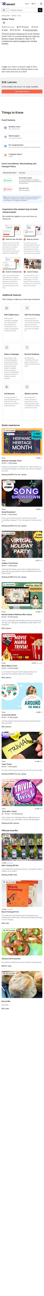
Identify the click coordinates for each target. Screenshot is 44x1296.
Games (13, 15)
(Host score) (10, 27)
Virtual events (6, 15)
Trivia (19, 15)
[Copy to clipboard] (4, 22)
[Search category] (5, 10)
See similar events (22, 91)
